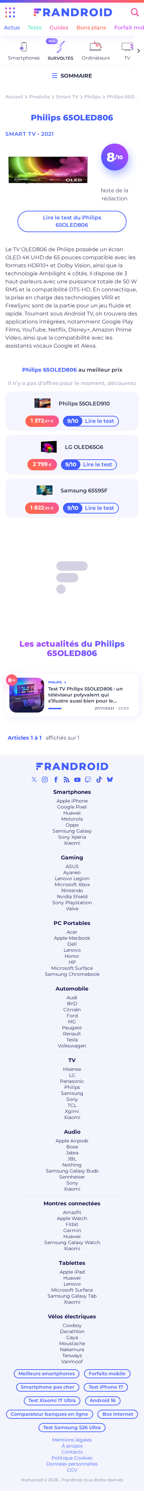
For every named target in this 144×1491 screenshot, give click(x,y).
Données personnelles (72, 1464)
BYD (72, 1004)
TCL (72, 1105)
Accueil (14, 97)
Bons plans (91, 27)
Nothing (72, 1165)
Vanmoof (72, 1362)
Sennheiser (72, 1177)
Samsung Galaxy (72, 831)
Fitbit (72, 1224)
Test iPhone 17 (106, 1387)
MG (72, 1022)
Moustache (72, 1343)
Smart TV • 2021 (29, 134)
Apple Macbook (72, 938)
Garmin (72, 1230)
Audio (72, 1132)
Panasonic (72, 1081)
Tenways (72, 1356)
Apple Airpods (72, 1141)
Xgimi (72, 1111)
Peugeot (72, 1028)
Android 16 (103, 1400)
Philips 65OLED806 (50, 370)
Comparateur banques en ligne (49, 1414)
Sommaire (74, 76)
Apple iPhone (72, 801)
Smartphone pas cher (47, 1387)
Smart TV (67, 97)
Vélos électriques (72, 1316)
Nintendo (72, 891)
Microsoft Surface (72, 968)
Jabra (72, 1153)
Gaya (72, 1337)
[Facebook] (56, 779)
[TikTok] (99, 779)
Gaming (72, 857)
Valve (72, 909)
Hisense (72, 1069)
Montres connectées (72, 1203)
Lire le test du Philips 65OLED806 (72, 221)
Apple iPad (72, 1272)
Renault (72, 1034)
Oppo (72, 825)
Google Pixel (72, 807)
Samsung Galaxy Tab (72, 1296)
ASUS (72, 866)
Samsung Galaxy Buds (72, 1171)
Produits (39, 97)
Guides (59, 27)
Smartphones (72, 792)
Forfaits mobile (107, 1374)
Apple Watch (72, 1218)
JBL (72, 1159)
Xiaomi (72, 843)
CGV (72, 1470)
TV (72, 1060)
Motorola (72, 819)
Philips (92, 97)
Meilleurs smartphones (46, 1374)
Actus (12, 27)
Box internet (117, 1414)
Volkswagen (72, 1046)
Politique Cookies (72, 1458)
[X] (34, 779)
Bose (72, 1147)
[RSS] (67, 779)
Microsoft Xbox (72, 884)
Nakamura (72, 1349)
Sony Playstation (72, 903)
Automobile (72, 989)
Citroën (72, 1010)
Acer (72, 932)
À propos (72, 1446)
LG (72, 1075)
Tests (35, 27)
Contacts (72, 1452)
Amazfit (72, 1212)
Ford (72, 1016)
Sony (72, 1099)
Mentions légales (72, 1440)
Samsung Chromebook (72, 974)
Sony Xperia (72, 837)
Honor (72, 956)
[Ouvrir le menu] (10, 12)
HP (72, 962)
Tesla (72, 1040)
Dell (72, 944)
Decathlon (72, 1331)
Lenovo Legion (72, 878)
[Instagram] (45, 779)
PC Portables (72, 923)
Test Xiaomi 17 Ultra (52, 1400)
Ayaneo (72, 872)
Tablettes (72, 1263)
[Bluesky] (110, 779)
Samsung (72, 1093)
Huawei (72, 813)
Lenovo (72, 950)
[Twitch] (88, 779)
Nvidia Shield (72, 897)
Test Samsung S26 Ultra (72, 1427)
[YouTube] (77, 779)
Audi (72, 998)
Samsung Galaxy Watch (72, 1242)
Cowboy (72, 1325)
